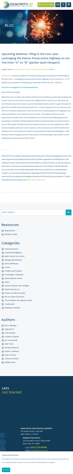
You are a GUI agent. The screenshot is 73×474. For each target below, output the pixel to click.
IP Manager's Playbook (14, 274)
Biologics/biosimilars (13, 260)
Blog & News (10, 230)
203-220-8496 (38, 447)
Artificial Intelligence (13, 252)
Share (53, 69)
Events (7, 267)
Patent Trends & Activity (15, 293)
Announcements (11, 249)
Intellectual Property (13, 271)
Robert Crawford (12, 351)
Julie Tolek (9, 344)
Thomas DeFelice (18, 69)
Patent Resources (12, 289)
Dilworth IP (9, 329)
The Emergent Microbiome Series (18, 300)
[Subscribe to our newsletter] (57, 4)
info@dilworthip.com (39, 450)
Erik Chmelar (10, 333)
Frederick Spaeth (12, 336)
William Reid (6, 75)
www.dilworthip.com (35, 180)
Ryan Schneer (10, 355)
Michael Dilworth (12, 347)
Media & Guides (11, 234)
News (28, 69)
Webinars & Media (12, 308)
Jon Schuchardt (11, 340)
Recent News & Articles (40, 69)
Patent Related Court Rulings (17, 285)
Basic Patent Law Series (14, 256)
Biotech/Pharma (11, 263)
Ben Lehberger (11, 325)
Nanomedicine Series (13, 278)
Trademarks (10, 304)
